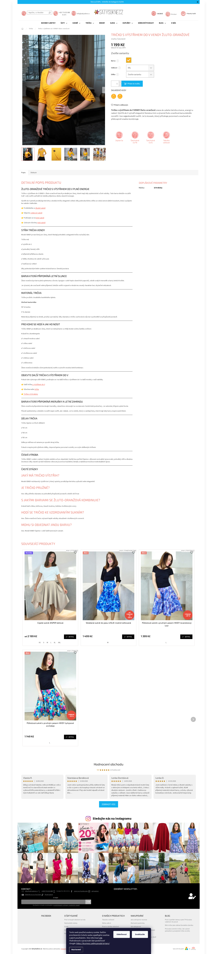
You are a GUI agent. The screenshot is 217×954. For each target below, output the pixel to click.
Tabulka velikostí (108, 920)
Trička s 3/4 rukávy (30, 394)
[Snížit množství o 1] (120, 85)
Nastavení (76, 949)
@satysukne (49, 894)
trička (37, 389)
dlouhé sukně (40, 208)
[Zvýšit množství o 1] (120, 82)
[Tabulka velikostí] (166, 138)
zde (100, 938)
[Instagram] (150, 138)
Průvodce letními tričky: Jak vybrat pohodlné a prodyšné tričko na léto (177, 930)
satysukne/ (95, 891)
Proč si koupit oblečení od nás (74, 920)
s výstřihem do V (38, 384)
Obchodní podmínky (138, 923)
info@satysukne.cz (31, 891)
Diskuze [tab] (34, 172)
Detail (71, 637)
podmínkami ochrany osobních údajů (66, 905)
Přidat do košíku (133, 84)
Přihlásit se (88, 902)
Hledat (50, 12)
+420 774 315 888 (47, 891)
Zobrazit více (108, 804)
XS (40, 642)
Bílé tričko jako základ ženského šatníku (179, 925)
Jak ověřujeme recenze (139, 920)
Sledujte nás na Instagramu (112, 818)
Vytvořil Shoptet (178, 949)
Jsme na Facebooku (81, 891)
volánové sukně (36, 213)
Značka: (118, 39)
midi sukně (41, 222)
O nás (66, 926)
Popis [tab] (23, 172)
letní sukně (40, 218)
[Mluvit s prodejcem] (119, 138)
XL (54, 642)
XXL (59, 642)
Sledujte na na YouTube (33, 894)
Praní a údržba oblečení (110, 926)
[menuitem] (48, 23)
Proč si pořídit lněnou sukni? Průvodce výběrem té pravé (178, 921)
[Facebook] (135, 138)
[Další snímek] (104, 90)
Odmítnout (122, 934)
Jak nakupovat (136, 926)
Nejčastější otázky (70, 923)
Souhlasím (140, 934)
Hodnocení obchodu (108, 764)
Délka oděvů (106, 923)
